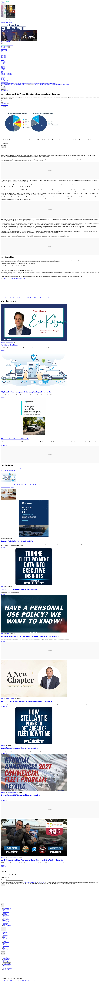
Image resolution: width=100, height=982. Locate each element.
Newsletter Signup (38, 84)
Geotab (21, 297)
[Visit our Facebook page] (1, 872)
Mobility (2, 63)
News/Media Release (11, 792)
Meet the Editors (9, 84)
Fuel (1, 51)
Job (45, 83)
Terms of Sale (16, 980)
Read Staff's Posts (4, 105)
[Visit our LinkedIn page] (2, 872)
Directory (48, 83)
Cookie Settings (30, 84)
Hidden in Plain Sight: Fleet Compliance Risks (17, 541)
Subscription (3, 84)
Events (20, 84)
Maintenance (3, 61)
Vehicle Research (4, 80)
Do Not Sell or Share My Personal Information (29, 980)
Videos (13, 1)
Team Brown (16, 84)
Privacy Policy (4, 980)
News (5, 83)
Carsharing (25, 297)
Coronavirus (43, 297)
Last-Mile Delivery (36, 297)
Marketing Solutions (46, 84)
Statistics (15, 83)
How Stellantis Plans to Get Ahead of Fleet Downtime (19, 748)
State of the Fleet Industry (6, 73)
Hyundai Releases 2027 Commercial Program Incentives (20, 795)
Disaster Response (4, 46)
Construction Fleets (15, 297)
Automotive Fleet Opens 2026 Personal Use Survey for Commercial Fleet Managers (30, 636)
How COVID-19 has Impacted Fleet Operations (14, 278)
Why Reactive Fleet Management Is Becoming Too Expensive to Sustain (26, 392)
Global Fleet (3, 53)
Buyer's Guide (53, 83)
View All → (3, 866)
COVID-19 (29, 297)
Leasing (2, 58)
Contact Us (24, 84)
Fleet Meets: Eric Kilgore (10, 345)
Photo (22, 83)
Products (19, 83)
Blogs (12, 83)
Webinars (33, 83)
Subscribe (3, 22)
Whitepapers (28, 83)
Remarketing (3, 68)
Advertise (52, 84)
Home (2, 90)
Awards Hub (42, 83)
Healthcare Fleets (7, 297)
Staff (8, 633)
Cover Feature (6, 1)
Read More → (4, 350)
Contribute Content (59, 84)
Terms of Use (10, 980)
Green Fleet (3, 56)
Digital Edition (9, 22)
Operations (3, 66)
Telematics (3, 75)
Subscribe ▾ (3, 4)
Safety (2, 71)
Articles (10, 1)
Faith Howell (10, 342)
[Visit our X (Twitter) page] (4, 872)
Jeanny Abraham (10, 698)
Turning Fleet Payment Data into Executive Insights (19, 589)
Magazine (8, 83)
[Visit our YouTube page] (5, 872)
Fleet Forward (4, 49)
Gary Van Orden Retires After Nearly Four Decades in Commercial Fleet (26, 701)
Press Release (66, 84)
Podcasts (37, 83)
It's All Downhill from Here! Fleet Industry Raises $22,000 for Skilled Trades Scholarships (32, 860)
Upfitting (2, 78)
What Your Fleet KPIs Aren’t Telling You (15, 439)
